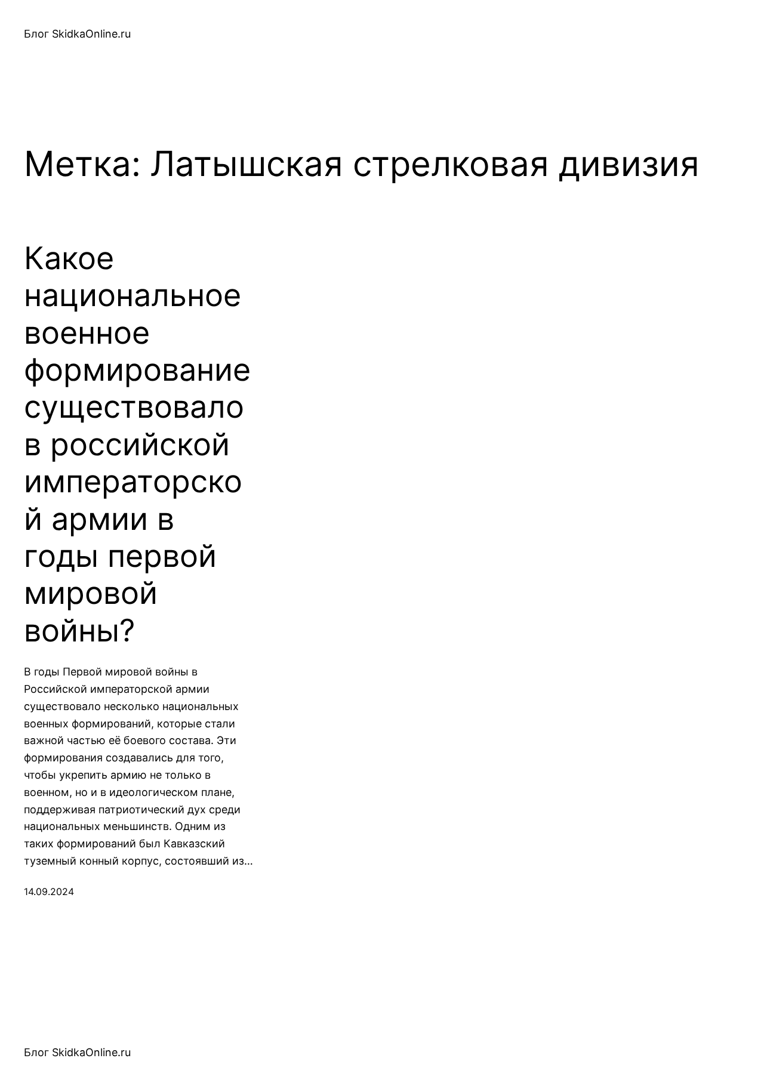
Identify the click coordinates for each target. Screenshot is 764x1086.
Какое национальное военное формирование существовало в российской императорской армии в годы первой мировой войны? (137, 444)
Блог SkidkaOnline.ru (77, 33)
